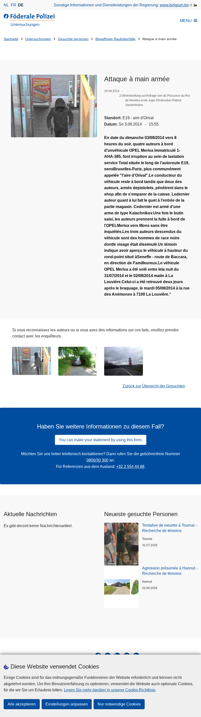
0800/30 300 (97, 460)
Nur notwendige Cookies (119, 704)
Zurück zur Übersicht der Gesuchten (154, 386)
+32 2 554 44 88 (130, 466)
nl (6, 5)
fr (13, 5)
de (21, 5)
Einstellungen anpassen (67, 704)
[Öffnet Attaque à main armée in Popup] (54, 106)
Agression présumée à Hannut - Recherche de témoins (169, 571)
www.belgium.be (174, 5)
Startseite (11, 39)
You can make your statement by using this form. (100, 440)
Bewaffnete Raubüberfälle (115, 39)
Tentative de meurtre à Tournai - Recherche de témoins (169, 528)
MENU (186, 21)
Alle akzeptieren (22, 704)
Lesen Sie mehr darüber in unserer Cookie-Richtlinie (109, 690)
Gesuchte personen (73, 39)
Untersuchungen (38, 39)
